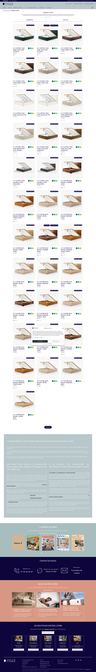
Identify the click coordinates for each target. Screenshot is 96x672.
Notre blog (24, 663)
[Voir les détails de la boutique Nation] (18, 639)
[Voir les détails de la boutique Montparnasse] (33, 639)
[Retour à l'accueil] (9, 660)
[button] (63, 328)
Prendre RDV (87, 669)
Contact (42, 660)
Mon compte (60, 660)
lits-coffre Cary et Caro (13, 502)
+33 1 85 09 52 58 (48, 647)
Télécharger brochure (63, 663)
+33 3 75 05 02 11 (77, 647)
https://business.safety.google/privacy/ (38, 337)
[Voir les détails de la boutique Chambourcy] (62, 639)
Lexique (23, 665)
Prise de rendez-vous (48, 632)
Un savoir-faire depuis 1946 (28, 660)
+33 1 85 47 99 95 (63, 647)
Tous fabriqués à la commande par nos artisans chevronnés (62, 472)
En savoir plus (47, 17)
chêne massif (32, 495)
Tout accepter (40, 341)
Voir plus (48, 427)
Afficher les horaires (19, 649)
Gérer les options (56, 341)
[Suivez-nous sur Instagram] (78, 660)
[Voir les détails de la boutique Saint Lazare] (48, 639)
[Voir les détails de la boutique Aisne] (77, 639)
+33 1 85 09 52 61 (33, 647)
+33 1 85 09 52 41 (19, 647)
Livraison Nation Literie (45, 665)
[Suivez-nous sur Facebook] (76, 660)
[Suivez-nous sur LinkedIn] (81, 660)
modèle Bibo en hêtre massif (36, 498)
